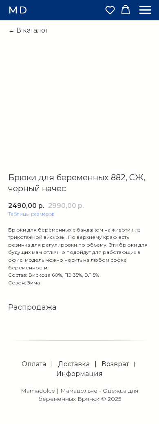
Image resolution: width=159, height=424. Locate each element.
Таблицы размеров (31, 214)
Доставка (74, 364)
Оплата (34, 364)
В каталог (32, 30)
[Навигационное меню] (145, 10)
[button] (110, 10)
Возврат (115, 364)
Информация (79, 374)
